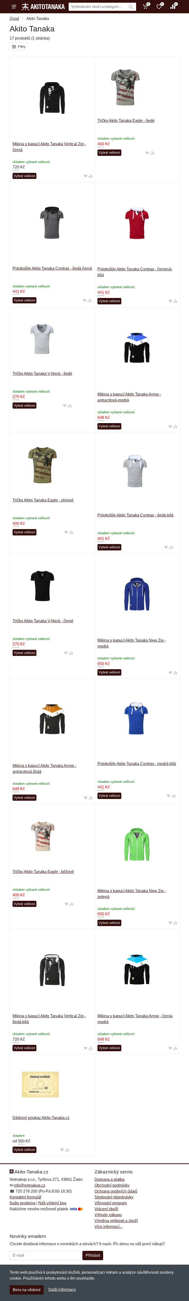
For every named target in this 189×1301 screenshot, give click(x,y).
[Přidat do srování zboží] (90, 176)
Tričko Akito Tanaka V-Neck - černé (43, 621)
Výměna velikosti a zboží (116, 1221)
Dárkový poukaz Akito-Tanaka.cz (41, 1118)
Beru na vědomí (26, 1290)
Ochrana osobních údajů (115, 1191)
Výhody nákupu (108, 1215)
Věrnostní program (110, 1203)
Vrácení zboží (106, 1209)
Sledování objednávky (113, 1197)
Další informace (62, 1289)
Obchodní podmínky (111, 1185)
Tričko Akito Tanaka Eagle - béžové (43, 872)
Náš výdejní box (52, 1203)
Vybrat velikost (24, 176)
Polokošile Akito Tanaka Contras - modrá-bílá (136, 764)
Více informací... (108, 1227)
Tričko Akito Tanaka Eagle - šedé (126, 120)
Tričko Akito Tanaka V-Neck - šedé (42, 373)
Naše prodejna (22, 1203)
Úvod (14, 18)
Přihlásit (93, 1255)
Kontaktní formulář (25, 1197)
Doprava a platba (109, 1179)
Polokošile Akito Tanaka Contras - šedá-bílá (135, 515)
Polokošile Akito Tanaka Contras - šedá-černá (52, 268)
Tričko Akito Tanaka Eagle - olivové (43, 500)
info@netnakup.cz (29, 1185)
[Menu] (14, 6)
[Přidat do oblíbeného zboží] (85, 176)
